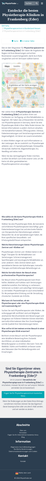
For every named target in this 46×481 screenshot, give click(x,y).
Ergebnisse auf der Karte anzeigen (23, 85)
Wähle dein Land (24, 473)
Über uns (23, 430)
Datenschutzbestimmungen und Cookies (23, 451)
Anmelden (23, 433)
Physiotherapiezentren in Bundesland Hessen (22, 28)
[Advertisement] (23, 190)
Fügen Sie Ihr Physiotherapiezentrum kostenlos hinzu (23, 394)
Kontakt (23, 461)
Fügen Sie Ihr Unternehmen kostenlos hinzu (23, 435)
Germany (5, 26)
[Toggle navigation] (42, 3)
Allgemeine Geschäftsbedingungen (23, 447)
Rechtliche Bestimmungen (23, 449)
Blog (23, 437)
